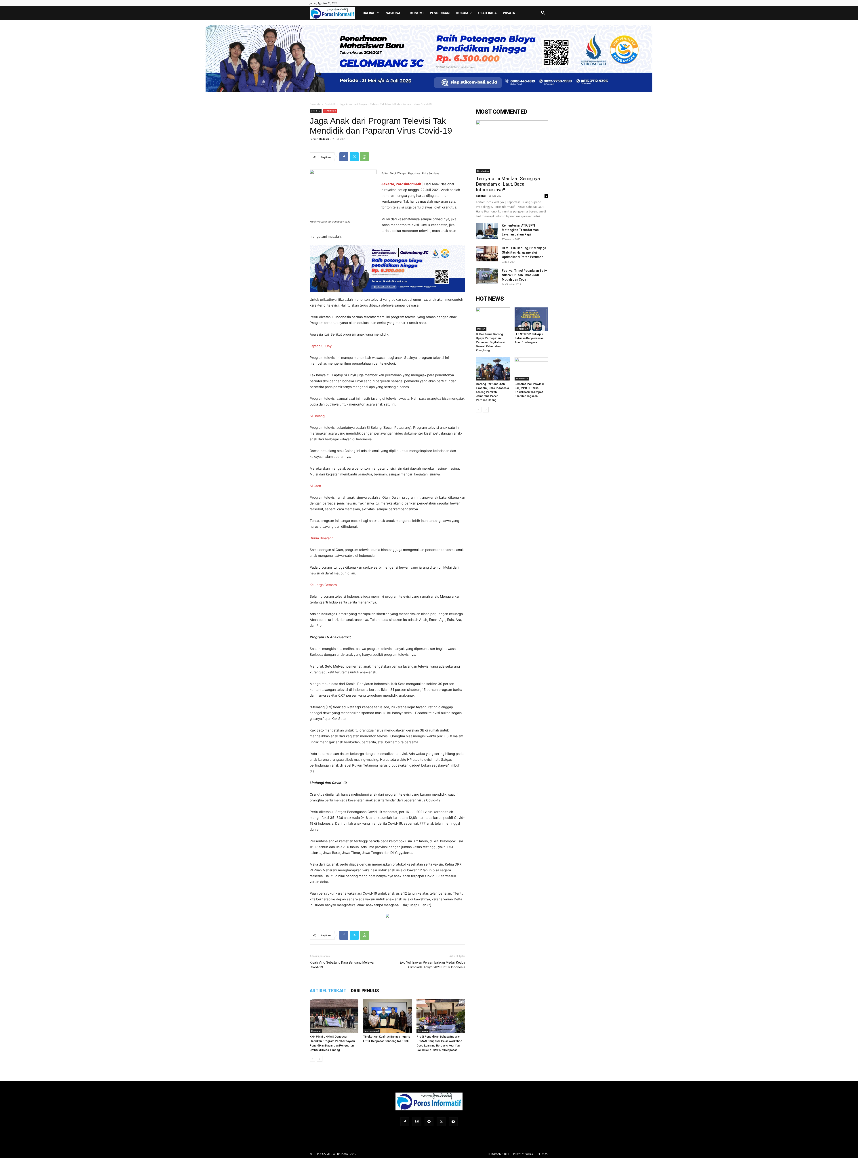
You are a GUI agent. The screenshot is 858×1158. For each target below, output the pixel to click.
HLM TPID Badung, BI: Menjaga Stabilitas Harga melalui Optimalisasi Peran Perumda (524, 252)
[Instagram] (416, 1121)
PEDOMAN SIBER (498, 1154)
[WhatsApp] (364, 156)
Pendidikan (440, 13)
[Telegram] (429, 1121)
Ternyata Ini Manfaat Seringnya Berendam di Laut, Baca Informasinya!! (508, 184)
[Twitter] (354, 156)
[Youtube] (453, 1121)
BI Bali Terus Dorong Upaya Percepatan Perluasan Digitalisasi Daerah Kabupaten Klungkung (490, 342)
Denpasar (423, 1030)
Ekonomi (416, 13)
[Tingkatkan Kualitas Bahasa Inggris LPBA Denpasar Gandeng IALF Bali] (387, 1016)
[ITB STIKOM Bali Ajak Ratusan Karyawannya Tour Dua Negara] (532, 319)
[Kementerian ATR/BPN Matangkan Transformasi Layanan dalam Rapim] (487, 231)
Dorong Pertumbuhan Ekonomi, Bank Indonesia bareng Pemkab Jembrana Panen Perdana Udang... (492, 392)
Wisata (509, 13)
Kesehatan (483, 170)
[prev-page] (312, 1059)
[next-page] (319, 1059)
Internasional (371, 1030)
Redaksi (324, 139)
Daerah (369, 13)
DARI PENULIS (365, 990)
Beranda (315, 104)
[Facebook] (343, 156)
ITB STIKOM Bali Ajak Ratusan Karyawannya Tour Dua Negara (529, 338)
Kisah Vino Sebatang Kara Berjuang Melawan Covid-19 (342, 964)
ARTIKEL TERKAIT (328, 990)
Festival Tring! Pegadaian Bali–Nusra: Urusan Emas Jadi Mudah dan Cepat (524, 275)
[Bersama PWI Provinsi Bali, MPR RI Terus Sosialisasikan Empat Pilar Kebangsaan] (532, 368)
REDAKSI (543, 1154)
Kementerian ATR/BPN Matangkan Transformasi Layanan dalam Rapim (520, 230)
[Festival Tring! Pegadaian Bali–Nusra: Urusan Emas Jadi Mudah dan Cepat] (487, 276)
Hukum (462, 13)
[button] (543, 13)
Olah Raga (487, 13)
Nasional (394, 13)
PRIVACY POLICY (523, 1154)
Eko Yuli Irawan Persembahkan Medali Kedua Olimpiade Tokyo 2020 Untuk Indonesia (432, 964)
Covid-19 (330, 104)
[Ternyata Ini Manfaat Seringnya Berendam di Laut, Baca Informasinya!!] (512, 146)
